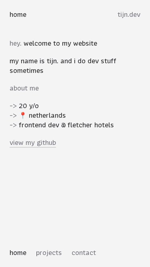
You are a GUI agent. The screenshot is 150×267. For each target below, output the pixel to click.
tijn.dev (129, 14)
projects (49, 252)
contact (84, 252)
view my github (33, 142)
